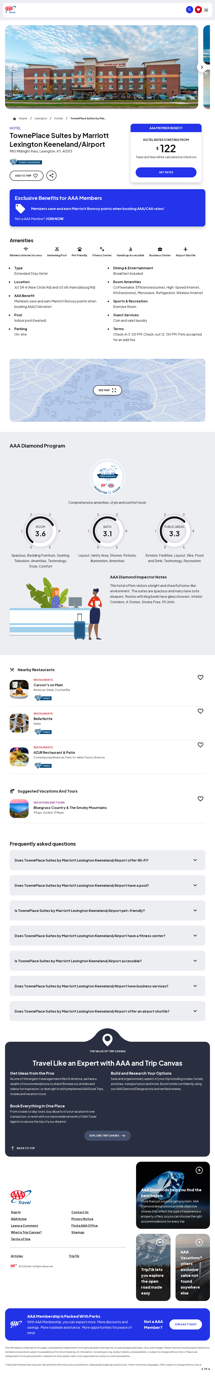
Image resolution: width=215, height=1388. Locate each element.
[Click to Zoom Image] (101, 67)
